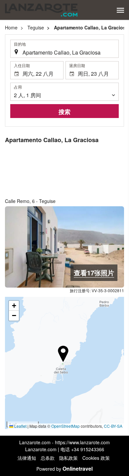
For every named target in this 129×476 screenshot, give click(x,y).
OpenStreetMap (65, 426)
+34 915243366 (87, 449)
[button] (120, 10)
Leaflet (19, 426)
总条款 (48, 458)
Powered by (64, 468)
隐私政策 (68, 458)
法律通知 (27, 458)
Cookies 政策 (96, 458)
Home (11, 27)
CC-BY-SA (113, 426)
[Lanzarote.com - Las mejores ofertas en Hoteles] (41, 10)
